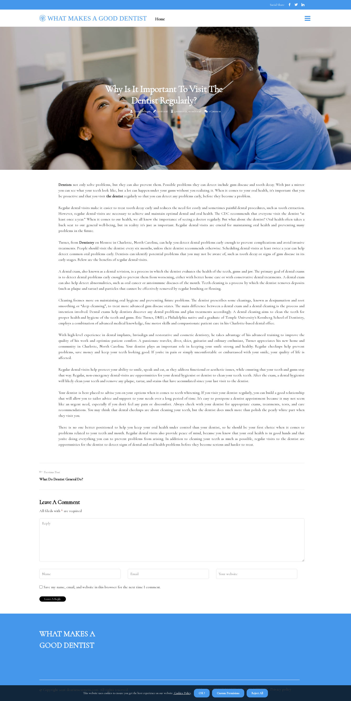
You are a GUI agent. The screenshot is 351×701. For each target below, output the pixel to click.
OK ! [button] (202, 693)
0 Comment (215, 111)
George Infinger (142, 111)
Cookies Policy (182, 693)
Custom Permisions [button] (228, 693)
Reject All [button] (257, 693)
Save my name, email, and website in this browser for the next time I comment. (102, 587)
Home (160, 18)
